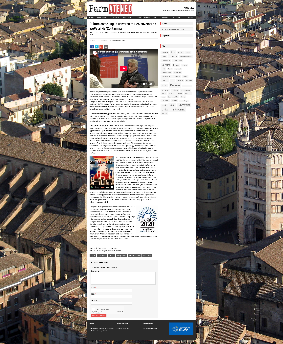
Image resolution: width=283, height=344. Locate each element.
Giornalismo (166, 72)
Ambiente (165, 52)
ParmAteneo (165, 90)
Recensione (185, 90)
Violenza (164, 113)
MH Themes (111, 341)
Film (163, 69)
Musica (189, 80)
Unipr (172, 104)
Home (91, 17)
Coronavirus (166, 61)
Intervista (177, 76)
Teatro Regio (184, 101)
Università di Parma (173, 109)
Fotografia (178, 69)
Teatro (174, 101)
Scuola (180, 93)
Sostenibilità (173, 97)
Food (170, 69)
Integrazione (121, 255)
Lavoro (165, 80)
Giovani (177, 72)
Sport (156, 17)
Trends (147, 17)
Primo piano (102, 17)
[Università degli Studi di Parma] (181, 328)
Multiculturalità (134, 255)
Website (94, 300)
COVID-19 (177, 60)
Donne (176, 65)
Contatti (189, 17)
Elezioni (184, 65)
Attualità (115, 17)
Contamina (102, 255)
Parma (175, 85)
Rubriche (165, 17)
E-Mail (93, 294)
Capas (93, 255)
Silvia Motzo (116, 40)
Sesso (163, 97)
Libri (172, 80)
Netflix (164, 86)
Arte (173, 52)
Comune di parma (186, 57)
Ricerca (164, 93)
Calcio (188, 52)
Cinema (173, 56)
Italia (185, 76)
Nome (93, 287)
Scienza (171, 93)
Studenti (165, 100)
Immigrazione (166, 76)
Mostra (180, 80)
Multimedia (178, 17)
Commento (95, 271)
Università (126, 17)
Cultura (137, 17)
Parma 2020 (147, 255)
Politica (175, 90)
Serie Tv (187, 93)
